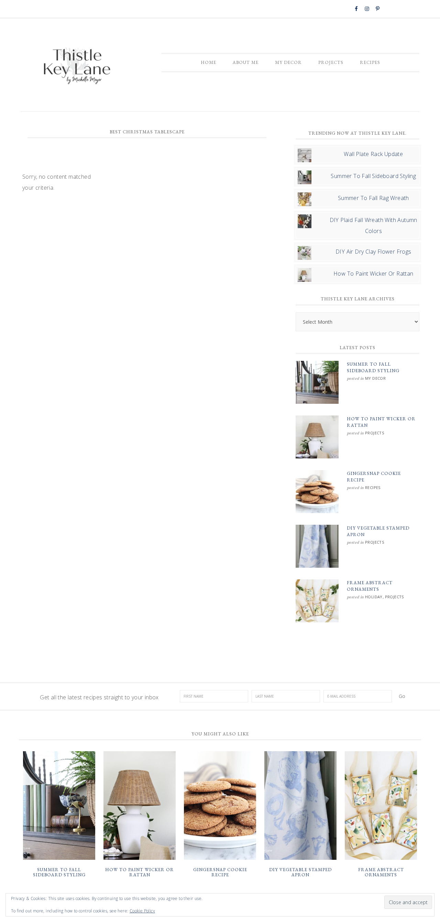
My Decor (375, 378)
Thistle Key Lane (77, 66)
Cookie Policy (142, 911)
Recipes (373, 487)
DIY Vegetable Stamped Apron (300, 872)
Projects (374, 432)
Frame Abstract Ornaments (381, 872)
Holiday (374, 596)
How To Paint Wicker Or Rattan (373, 273)
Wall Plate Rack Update (373, 154)
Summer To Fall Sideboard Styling (373, 176)
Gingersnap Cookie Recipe (220, 872)
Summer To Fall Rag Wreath (373, 198)
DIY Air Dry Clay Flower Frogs (373, 251)
